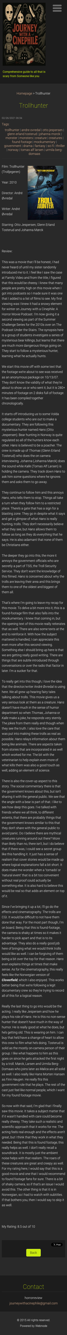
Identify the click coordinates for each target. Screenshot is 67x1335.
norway (13, 150)
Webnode (41, 1326)
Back (33, 1253)
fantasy (40, 146)
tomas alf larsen (32, 150)
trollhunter (12, 130)
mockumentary (44, 142)
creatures (55, 138)
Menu (57, 8)
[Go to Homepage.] (25, 35)
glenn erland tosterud (22, 134)
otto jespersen (53, 130)
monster (11, 138)
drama (28, 146)
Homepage (24, 93)
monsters (26, 138)
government (12, 146)
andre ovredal (31, 130)
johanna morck (49, 134)
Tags (5, 124)
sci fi (51, 146)
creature (41, 138)
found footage (22, 142)
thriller (60, 146)
